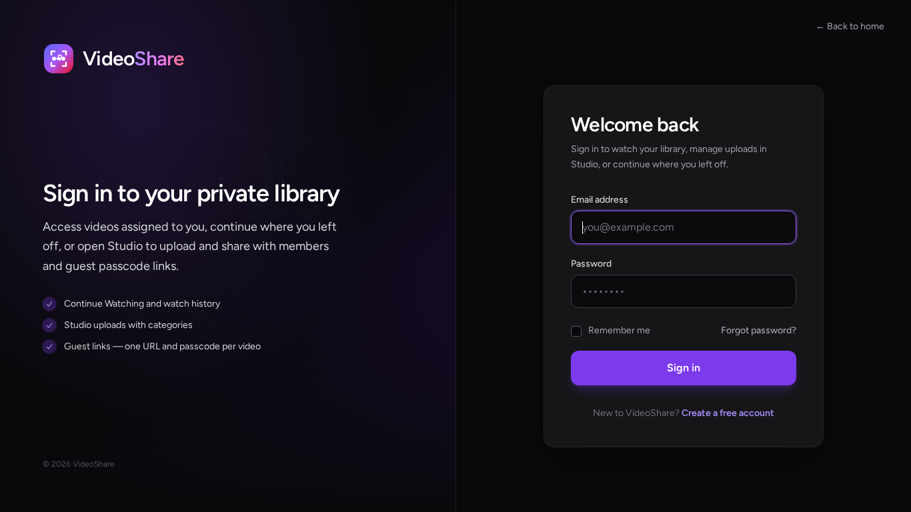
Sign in (683, 367)
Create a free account (728, 413)
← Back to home (850, 26)
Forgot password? (758, 330)
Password (591, 263)
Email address (599, 199)
